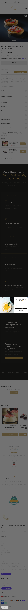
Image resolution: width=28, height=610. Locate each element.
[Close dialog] (27, 297)
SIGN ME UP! (21, 308)
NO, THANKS (21, 310)
